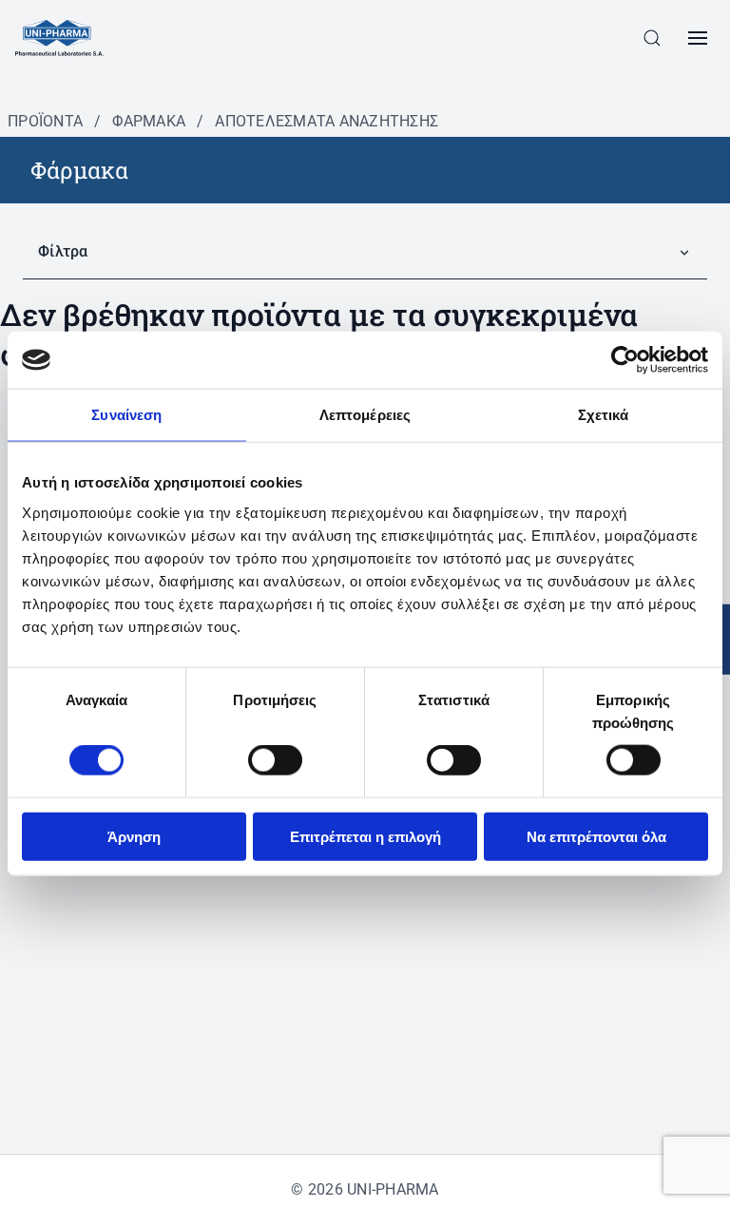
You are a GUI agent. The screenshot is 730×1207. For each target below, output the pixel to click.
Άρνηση (134, 836)
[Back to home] (59, 38)
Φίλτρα (63, 251)
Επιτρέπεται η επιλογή (365, 836)
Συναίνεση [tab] (126, 415)
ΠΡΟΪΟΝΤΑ (45, 121)
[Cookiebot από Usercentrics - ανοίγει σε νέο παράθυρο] (625, 360)
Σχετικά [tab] (603, 415)
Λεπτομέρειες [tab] (365, 415)
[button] (652, 38)
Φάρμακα (148, 121)
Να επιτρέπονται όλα (596, 836)
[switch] (275, 760)
